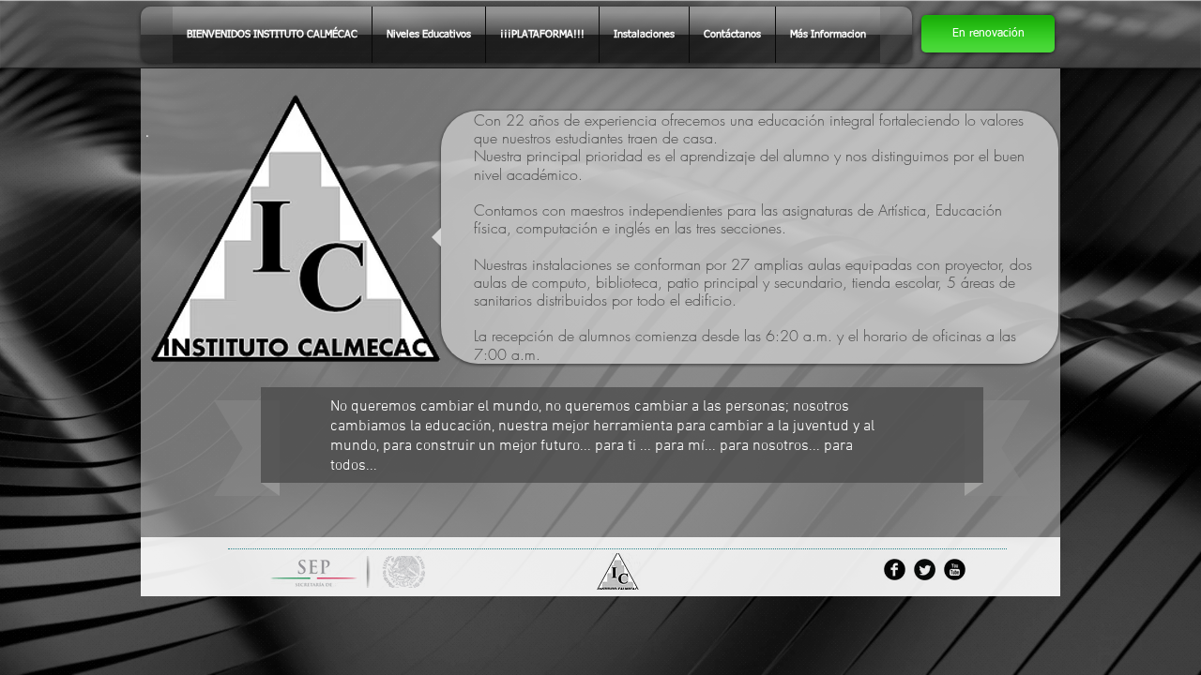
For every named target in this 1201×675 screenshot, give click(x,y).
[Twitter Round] (924, 569)
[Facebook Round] (894, 569)
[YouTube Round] (954, 569)
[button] (988, 33)
